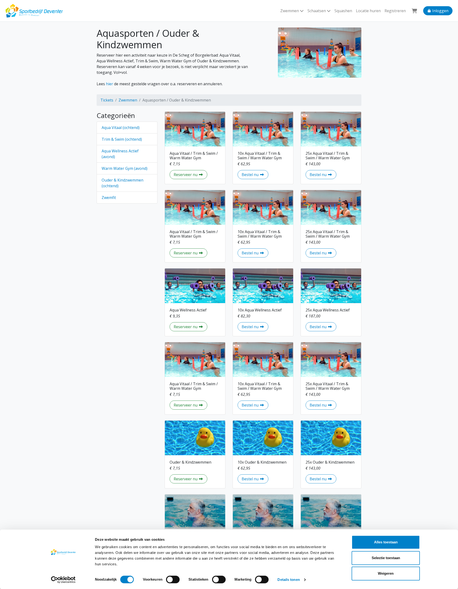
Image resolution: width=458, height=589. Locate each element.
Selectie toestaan (386, 558)
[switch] (173, 579)
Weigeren (386, 573)
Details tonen (288, 580)
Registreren (395, 10)
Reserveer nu (190, 174)
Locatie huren (368, 10)
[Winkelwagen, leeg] (414, 11)
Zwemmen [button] (290, 10)
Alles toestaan (386, 542)
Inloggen (439, 10)
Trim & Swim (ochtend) (122, 139)
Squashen (343, 10)
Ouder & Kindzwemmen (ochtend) (122, 182)
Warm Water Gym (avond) (124, 168)
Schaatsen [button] (317, 10)
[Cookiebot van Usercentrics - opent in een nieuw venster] (63, 579)
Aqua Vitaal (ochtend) (121, 127)
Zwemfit (109, 197)
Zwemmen (128, 100)
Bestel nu (255, 174)
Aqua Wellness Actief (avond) (120, 153)
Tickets (106, 100)
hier (109, 83)
